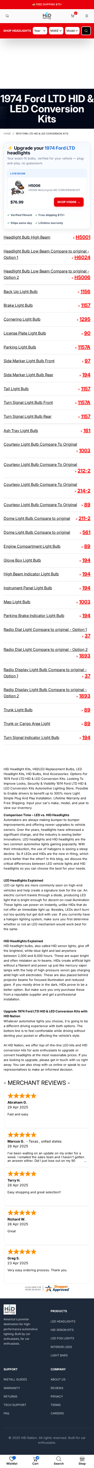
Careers (57, 1413)
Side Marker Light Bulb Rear (28, 374)
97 (87, 361)
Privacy (57, 1396)
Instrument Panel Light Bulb (28, 587)
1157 (85, 305)
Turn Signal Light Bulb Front (28, 402)
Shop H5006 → (68, 202)
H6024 (82, 257)
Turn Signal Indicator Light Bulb (31, 737)
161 (86, 430)
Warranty (12, 1388)
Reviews (57, 1388)
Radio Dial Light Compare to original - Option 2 (46, 649)
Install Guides (15, 1379)
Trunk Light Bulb (18, 709)
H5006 (82, 277)
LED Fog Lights (62, 1338)
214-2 (83, 491)
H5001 (83, 237)
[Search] (7, 16)
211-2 (84, 518)
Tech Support (15, 1405)
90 (87, 333)
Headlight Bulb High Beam (27, 237)
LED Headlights (63, 1321)
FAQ (6, 1413)
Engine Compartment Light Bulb (32, 546)
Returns (10, 1396)
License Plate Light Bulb (25, 333)
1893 (84, 656)
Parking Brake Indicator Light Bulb (34, 615)
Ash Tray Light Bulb (21, 430)
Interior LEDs (61, 1347)
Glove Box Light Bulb (22, 560)
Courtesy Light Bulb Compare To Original (40, 444)
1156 (85, 291)
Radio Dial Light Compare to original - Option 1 (45, 629)
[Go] (86, 30)
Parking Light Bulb (20, 347)
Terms (56, 1405)
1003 (84, 450)
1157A (84, 347)
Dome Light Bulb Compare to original (37, 518)
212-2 (84, 471)
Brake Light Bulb (18, 305)
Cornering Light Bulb (22, 319)
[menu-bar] (87, 16)
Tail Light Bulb (16, 388)
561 (86, 532)
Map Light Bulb (17, 601)
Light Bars (59, 1355)
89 (87, 505)
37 (87, 636)
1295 (85, 319)
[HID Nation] (47, 16)
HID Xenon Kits (62, 1330)
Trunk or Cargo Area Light (27, 723)
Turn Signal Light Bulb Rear (28, 416)
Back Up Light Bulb (21, 291)
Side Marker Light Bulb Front (29, 360)
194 (86, 375)
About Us (58, 1379)
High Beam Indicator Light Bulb (31, 574)
